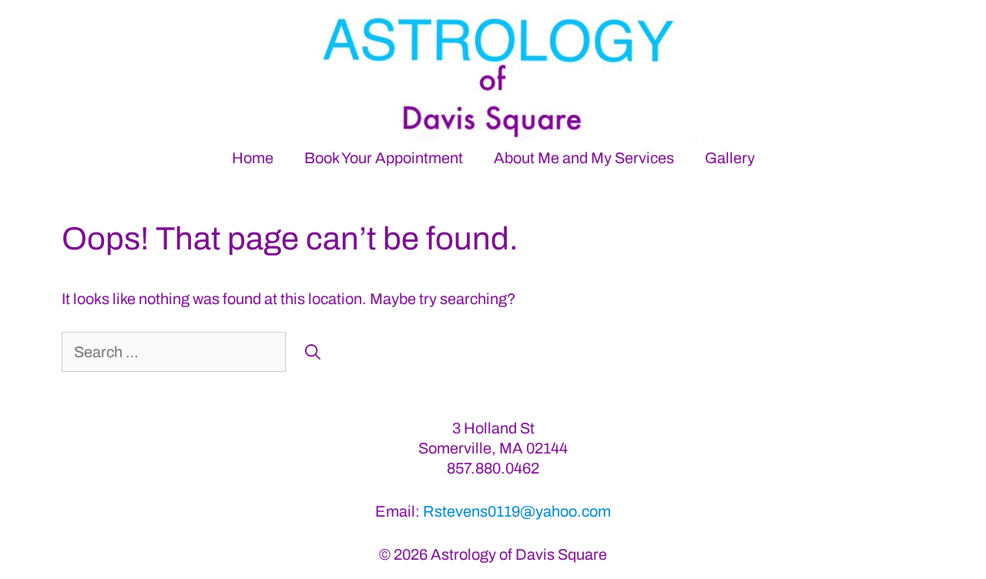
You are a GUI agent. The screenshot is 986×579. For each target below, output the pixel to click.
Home (252, 157)
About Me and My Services (584, 157)
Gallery (730, 157)
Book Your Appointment (383, 157)
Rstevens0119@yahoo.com (517, 511)
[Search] (313, 352)
